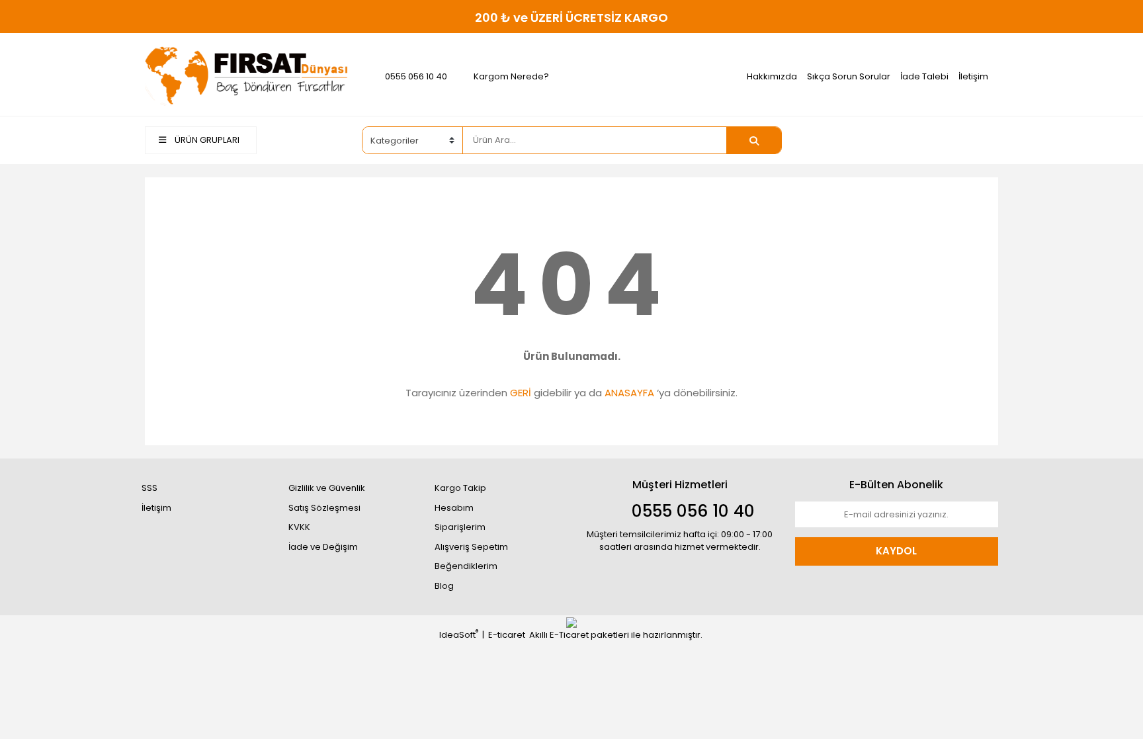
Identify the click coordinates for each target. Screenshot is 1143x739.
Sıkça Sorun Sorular (848, 76)
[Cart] (978, 140)
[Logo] (246, 75)
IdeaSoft (458, 635)
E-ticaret (506, 635)
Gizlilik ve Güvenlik (326, 488)
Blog (444, 586)
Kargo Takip (460, 488)
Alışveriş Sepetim (471, 547)
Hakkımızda (772, 76)
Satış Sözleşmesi (324, 507)
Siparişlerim (460, 527)
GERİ (520, 393)
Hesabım (454, 507)
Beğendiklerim (466, 566)
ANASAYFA (629, 393)
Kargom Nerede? (511, 76)
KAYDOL (896, 551)
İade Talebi (924, 76)
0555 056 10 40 (416, 76)
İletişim (973, 76)
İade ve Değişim (323, 547)
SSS (149, 488)
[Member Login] (899, 139)
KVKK (299, 527)
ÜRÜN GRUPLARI (206, 140)
